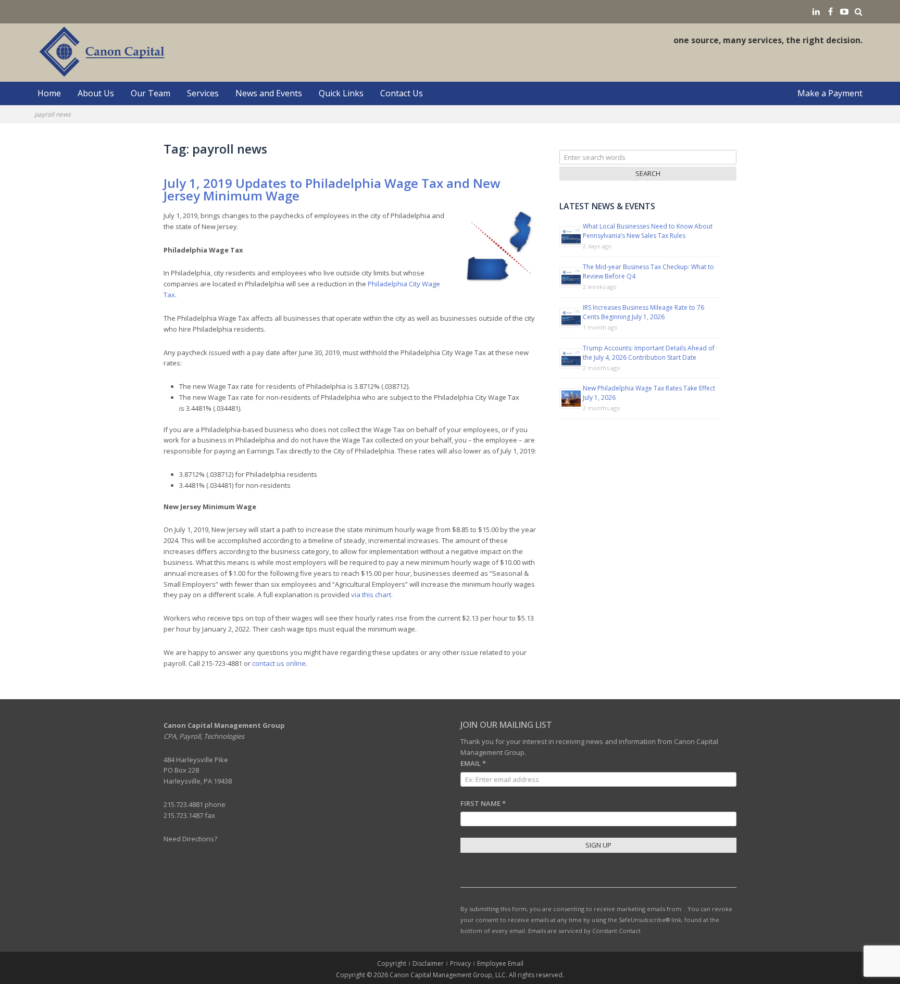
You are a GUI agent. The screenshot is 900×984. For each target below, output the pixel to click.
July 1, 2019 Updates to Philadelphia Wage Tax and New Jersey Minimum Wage (332, 189)
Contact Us (401, 93)
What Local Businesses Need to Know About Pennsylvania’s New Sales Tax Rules (647, 231)
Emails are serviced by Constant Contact (584, 931)
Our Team (150, 93)
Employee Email (500, 963)
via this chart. (372, 594)
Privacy (460, 963)
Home (49, 93)
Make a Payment (830, 93)
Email (473, 763)
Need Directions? (190, 838)
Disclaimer (428, 963)
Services (203, 93)
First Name (483, 803)
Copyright (391, 963)
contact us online (279, 663)
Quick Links (341, 93)
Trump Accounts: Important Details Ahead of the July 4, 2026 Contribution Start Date (649, 353)
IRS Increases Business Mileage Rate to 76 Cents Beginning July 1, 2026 (643, 312)
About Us (96, 93)
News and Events (268, 93)
